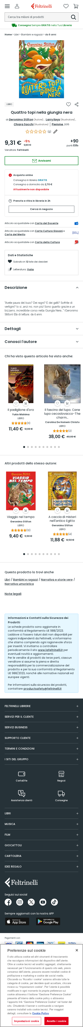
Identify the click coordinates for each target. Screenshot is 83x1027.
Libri (7, 580)
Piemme (57, 124)
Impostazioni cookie (26, 1021)
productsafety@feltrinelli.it (43, 689)
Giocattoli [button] (13, 845)
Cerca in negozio (41, 209)
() (49, 131)
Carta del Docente (46, 223)
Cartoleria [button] (13, 856)
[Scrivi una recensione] (55, 131)
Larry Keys (53, 119)
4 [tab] (35, 447)
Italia (30, 269)
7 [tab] (47, 447)
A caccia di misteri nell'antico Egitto (62, 519)
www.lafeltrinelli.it (50, 650)
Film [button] (7, 835)
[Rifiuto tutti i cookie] (77, 950)
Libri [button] (8, 813)
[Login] (17, 6)
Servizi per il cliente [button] (19, 717)
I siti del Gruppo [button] (16, 759)
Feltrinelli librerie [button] (17, 706)
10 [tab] (59, 447)
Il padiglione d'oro (21, 410)
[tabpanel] (41, 69)
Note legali (13, 594)
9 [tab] (55, 447)
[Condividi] (76, 104)
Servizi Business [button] (16, 727)
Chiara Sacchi (24, 124)
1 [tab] (41, 95)
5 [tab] (39, 447)
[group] (41, 25)
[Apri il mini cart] (75, 6)
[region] (41, 985)
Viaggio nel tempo (21, 517)
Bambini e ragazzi (25, 580)
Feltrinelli (23, 150)
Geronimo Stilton (21, 119)
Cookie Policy (40, 1013)
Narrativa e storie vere (57, 580)
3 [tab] (32, 447)
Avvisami (44, 161)
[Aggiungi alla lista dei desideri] (68, 104)
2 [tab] (28, 447)
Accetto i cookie (56, 1021)
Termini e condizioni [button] (20, 749)
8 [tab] (51, 447)
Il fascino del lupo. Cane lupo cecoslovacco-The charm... (62, 414)
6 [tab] (43, 447)
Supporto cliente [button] (17, 738)
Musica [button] (10, 824)
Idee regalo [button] (13, 866)
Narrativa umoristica (19, 584)
